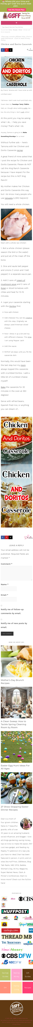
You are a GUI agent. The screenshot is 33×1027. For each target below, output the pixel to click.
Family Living (16, 987)
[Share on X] (10, 50)
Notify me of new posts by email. (14, 625)
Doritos (12, 306)
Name (4, 584)
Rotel (3, 288)
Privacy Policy (16, 1024)
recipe (20, 150)
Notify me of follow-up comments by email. (12, 611)
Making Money (17, 975)
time (30, 337)
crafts (25, 108)
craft (22, 112)
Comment (6, 564)
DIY (5, 988)
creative (29, 318)
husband (25, 833)
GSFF (16, 15)
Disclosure (9, 38)
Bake (3, 387)
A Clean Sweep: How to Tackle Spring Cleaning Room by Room (13, 724)
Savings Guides (5, 975)
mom (23, 365)
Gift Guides (28, 975)
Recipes (27, 988)
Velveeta (9, 198)
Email (4, 595)
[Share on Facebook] (3, 50)
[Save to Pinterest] (7, 50)
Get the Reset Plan (16, 10)
